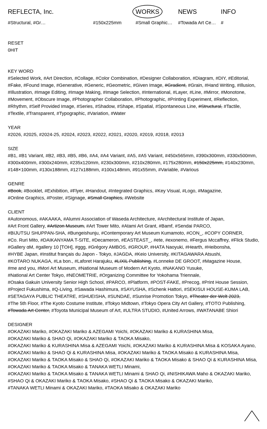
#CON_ (194, 233)
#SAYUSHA (133, 289)
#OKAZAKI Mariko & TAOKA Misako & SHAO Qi (58, 359)
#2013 (177, 134)
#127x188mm (84, 169)
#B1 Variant (31, 155)
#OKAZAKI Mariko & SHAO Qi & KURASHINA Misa (61, 352)
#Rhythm (17, 106)
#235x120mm (84, 162)
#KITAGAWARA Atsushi (195, 254)
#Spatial (144, 106)
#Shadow (104, 106)
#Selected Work (24, 78)
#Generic (94, 85)
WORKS (147, 11)
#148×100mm (22, 169)
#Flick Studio (244, 240)
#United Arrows (178, 310)
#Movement (20, 99)
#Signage (75, 197)
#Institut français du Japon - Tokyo (75, 254)
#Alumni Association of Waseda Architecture (109, 219)
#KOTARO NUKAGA (29, 261)
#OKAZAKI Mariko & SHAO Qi (39, 338)
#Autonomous (22, 219)
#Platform (138, 282)
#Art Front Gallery (26, 226)
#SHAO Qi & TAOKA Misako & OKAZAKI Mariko (161, 380)
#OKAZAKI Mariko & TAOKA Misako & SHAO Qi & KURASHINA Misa (183, 359)
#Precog (190, 282)
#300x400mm (22, 162)
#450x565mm (179, 155)
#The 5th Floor (23, 303)
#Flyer (76, 190)
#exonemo (176, 240)
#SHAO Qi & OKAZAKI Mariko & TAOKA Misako (58, 380)
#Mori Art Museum (57, 268)
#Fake (14, 85)
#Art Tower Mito (102, 226)
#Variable (168, 169)
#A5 (131, 155)
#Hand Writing (219, 85)
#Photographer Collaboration (102, 99)
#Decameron (105, 240)
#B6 (82, 155)
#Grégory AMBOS (107, 247)
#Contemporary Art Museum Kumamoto (142, 233)
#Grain (195, 85)
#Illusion (245, 85)
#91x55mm (144, 169)
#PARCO (115, 282)
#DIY (221, 78)
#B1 (12, 155)
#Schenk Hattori (164, 289)
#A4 (93, 155)
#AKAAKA (50, 219)
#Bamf (165, 226)
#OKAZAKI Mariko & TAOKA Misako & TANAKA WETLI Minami (73, 366)
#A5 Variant (150, 155)
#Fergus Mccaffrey (209, 240)
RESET (15, 43)
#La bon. (63, 261)
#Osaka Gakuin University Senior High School (56, 282)
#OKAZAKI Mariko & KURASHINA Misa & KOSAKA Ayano (193, 345)
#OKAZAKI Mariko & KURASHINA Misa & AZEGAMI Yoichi (69, 345)
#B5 (72, 155)
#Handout (96, 190)
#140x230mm (239, 162)
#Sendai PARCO (192, 226)
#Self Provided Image (51, 106)
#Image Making (84, 92)
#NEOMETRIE (81, 275)
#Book (14, 190)
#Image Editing (50, 92)
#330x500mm (241, 155)
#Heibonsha (217, 247)
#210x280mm (146, 162)
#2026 (14, 134)
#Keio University (151, 254)
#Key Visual (167, 190)
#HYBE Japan (22, 254)
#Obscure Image (52, 99)
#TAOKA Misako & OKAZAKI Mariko (142, 387)
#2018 (161, 134)
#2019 (146, 134)
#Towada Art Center (28, 310)
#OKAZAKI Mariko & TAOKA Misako (111, 338)
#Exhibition (56, 190)
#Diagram (203, 78)
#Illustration (20, 92)
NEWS (187, 11)
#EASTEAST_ (136, 240)
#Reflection (225, 99)
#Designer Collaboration (165, 78)
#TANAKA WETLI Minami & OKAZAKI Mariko (55, 387)
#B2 (50, 155)
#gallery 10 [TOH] (54, 247)
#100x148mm (115, 169)
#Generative (69, 85)
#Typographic (71, 113)
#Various (189, 169)
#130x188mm (53, 169)
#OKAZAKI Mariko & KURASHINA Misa (171, 331)
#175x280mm (177, 162)
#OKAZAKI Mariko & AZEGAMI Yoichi (88, 331)
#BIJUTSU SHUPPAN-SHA (36, 233)
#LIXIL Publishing (132, 261)
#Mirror (211, 92)
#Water (118, 113)
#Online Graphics (26, 197)
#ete (158, 240)
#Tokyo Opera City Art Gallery (172, 303)
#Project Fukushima (28, 289)
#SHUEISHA (91, 296)
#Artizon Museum (65, 226)
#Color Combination (116, 78)
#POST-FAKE (164, 282)
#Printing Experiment (189, 99)
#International (156, 92)
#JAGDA (123, 254)
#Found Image (38, 85)
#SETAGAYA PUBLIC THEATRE (42, 296)
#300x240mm (53, 162)
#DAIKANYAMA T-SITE (64, 240)
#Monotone (232, 92)
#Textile (16, 113)
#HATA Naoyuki (166, 247)
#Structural (209, 106)
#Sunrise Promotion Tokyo (159, 296)
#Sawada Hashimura (96, 289)
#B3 (61, 155)
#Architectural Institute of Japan (190, 219)
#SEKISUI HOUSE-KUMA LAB (216, 289)
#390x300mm (210, 155)
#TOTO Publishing (224, 303)
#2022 (99, 134)
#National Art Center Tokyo (36, 275)
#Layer (180, 92)
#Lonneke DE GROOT (176, 261)
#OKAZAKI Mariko (27, 331)
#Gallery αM (20, 247)
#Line (195, 92)
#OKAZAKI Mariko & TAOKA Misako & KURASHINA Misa (178, 352)
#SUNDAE (119, 296)
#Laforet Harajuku (93, 261)
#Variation (97, 113)
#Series (85, 106)
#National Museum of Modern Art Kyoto (119, 268)
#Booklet (33, 190)
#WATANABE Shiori (217, 310)
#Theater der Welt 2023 (214, 296)
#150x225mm (208, 162)
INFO (228, 11)
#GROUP (138, 247)
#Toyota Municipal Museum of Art (85, 310)
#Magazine (209, 190)
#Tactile (232, 106)
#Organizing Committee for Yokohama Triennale (149, 275)
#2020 (130, 134)
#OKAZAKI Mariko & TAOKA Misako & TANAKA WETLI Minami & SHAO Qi (86, 373)
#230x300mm (115, 162)
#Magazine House (221, 261)
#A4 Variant (112, 155)
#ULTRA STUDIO (141, 310)
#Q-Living (62, 289)
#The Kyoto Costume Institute (71, 303)
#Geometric (118, 85)
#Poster (55, 197)
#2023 (83, 134)
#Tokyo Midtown (122, 303)
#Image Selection (121, 92)
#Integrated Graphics (130, 190)
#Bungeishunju (83, 233)
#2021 (115, 134)
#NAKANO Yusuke (182, 268)
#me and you (21, 268)
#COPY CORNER (223, 233)
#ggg (80, 247)
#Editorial (238, 78)
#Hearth (193, 247)
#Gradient (175, 85)
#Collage (84, 78)
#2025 (30, 134)
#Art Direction (58, 78)
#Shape (125, 106)
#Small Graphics (105, 197)
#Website (134, 197)
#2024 (68, 134)
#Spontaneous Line (175, 106)
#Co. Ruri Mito (23, 240)
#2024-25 (49, 134)
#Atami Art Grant (139, 226)
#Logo (188, 190)
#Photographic (150, 99)
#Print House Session (224, 282)
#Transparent (40, 113)
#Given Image (147, 85)
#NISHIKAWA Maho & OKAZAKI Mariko (208, 373)
